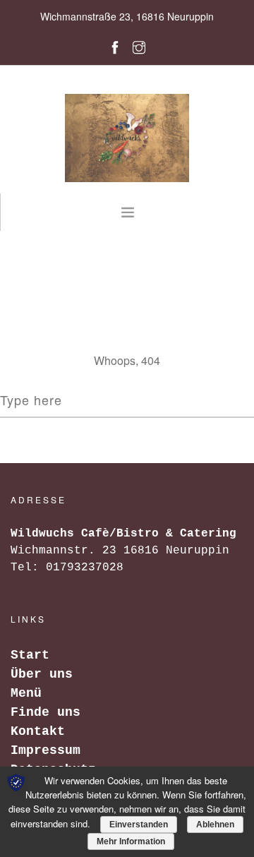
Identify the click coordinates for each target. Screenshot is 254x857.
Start (30, 655)
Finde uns (45, 712)
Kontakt (38, 731)
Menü (26, 693)
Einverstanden (138, 824)
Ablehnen (215, 824)
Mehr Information (131, 841)
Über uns (42, 674)
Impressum (45, 750)
